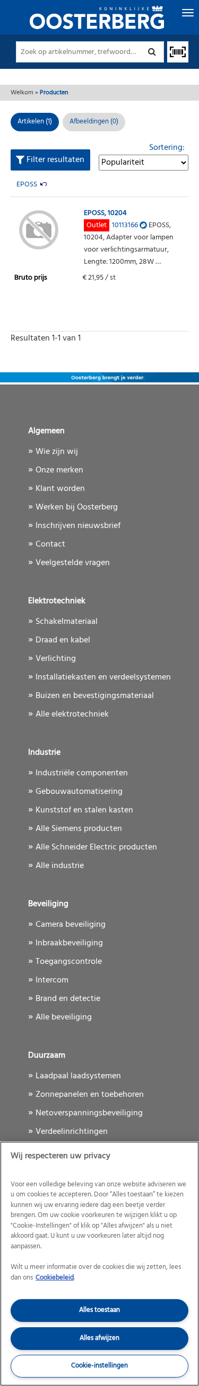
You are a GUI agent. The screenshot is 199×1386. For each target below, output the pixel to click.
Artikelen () (35, 121)
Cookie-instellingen (99, 1365)
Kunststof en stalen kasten (84, 810)
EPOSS (26, 184)
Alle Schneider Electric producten (96, 847)
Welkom (22, 92)
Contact (50, 544)
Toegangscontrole (69, 962)
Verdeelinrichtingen (72, 1132)
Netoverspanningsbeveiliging (89, 1113)
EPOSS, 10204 (105, 213)
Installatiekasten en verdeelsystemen (103, 677)
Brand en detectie (68, 999)
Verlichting (56, 659)
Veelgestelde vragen (73, 563)
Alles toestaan (99, 1310)
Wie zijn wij (57, 452)
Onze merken (59, 470)
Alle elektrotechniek (72, 714)
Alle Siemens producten (79, 829)
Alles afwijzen (99, 1338)
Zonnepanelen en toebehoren (90, 1095)
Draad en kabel (63, 640)
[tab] (94, 122)
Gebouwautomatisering (79, 792)
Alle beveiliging (64, 1017)
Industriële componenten (82, 773)
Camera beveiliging (71, 925)
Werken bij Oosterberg (77, 507)
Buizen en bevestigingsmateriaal (95, 696)
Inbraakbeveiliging (69, 943)
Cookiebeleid (55, 1277)
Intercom (52, 980)
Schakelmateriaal (67, 622)
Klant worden (60, 489)
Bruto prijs (30, 278)
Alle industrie (60, 866)
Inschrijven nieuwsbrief (78, 526)
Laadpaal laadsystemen (78, 1076)
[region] (99, 1263)
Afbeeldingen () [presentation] (94, 121)
